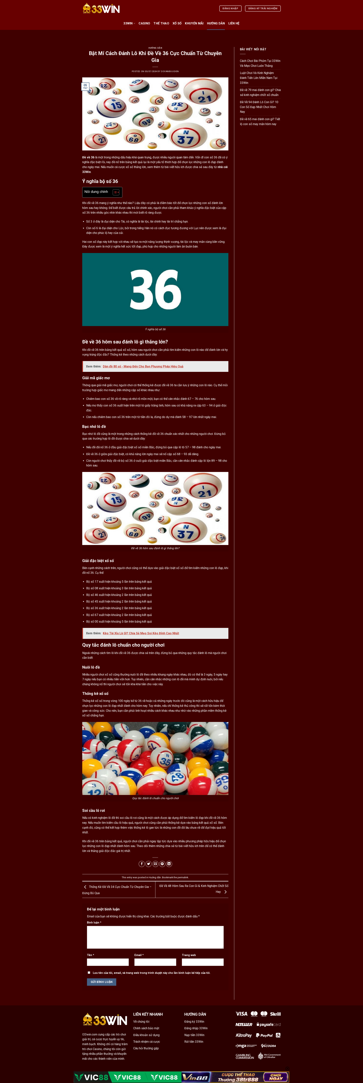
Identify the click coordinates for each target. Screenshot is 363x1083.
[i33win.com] (101, 9)
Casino (144, 23)
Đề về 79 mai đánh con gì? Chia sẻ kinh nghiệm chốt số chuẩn (260, 92)
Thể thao (161, 23)
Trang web (189, 955)
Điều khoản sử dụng (146, 1035)
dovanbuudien (170, 71)
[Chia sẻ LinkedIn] (169, 864)
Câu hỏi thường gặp (146, 1048)
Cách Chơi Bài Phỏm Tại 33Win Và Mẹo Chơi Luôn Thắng (260, 63)
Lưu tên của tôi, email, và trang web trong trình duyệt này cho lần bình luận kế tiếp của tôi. (151, 973)
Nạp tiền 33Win (194, 1035)
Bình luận (94, 922)
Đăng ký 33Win (194, 1021)
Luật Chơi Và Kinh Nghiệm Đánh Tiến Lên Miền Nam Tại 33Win (258, 77)
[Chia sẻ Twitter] (148, 864)
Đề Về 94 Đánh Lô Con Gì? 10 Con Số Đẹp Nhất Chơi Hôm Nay (259, 107)
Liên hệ (234, 23)
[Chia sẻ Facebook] (142, 864)
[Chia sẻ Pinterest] (162, 864)
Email (139, 955)
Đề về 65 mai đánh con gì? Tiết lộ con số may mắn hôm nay (260, 121)
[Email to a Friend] (155, 864)
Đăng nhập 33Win (196, 1028)
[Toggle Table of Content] (114, 192)
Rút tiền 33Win (193, 1041)
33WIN (128, 23)
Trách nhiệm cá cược (146, 1041)
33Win (86, 172)
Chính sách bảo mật (146, 1028)
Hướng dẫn (216, 23)
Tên (90, 955)
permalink (183, 877)
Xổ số (177, 23)
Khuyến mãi (194, 23)
